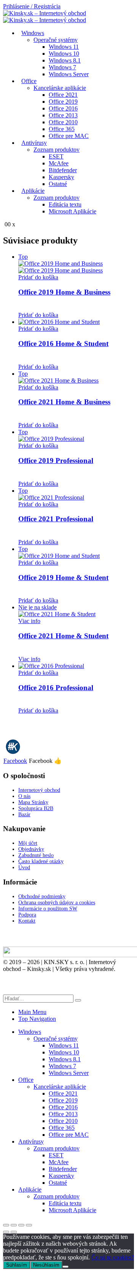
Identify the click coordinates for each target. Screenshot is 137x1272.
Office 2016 (63, 108)
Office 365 (62, 129)
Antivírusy (34, 142)
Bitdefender (63, 170)
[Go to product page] (76, 322)
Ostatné (58, 184)
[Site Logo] (44, 16)
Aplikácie (33, 190)
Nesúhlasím (46, 1265)
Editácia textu (65, 204)
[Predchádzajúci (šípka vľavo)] (6, 1232)
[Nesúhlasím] (65, 1267)
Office (29, 81)
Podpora (27, 915)
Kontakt (26, 921)
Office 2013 (63, 115)
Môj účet (27, 843)
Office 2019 (63, 101)
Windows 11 (64, 46)
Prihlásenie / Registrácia (32, 6)
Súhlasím (16, 1265)
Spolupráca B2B (35, 808)
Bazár (24, 814)
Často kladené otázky (41, 861)
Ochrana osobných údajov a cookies (56, 902)
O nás (24, 796)
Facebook (15, 761)
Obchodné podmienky (41, 896)
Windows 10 (64, 53)
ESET (56, 156)
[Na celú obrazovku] (14, 1225)
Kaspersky (61, 177)
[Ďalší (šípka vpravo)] (14, 1232)
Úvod (24, 867)
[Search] (78, 1000)
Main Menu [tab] (32, 1012)
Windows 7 (62, 67)
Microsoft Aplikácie (72, 211)
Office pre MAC (69, 136)
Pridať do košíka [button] (38, 277)
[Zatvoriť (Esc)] (29, 1225)
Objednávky (31, 849)
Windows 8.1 (65, 60)
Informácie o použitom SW (47, 909)
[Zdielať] (21, 1225)
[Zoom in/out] (6, 1225)
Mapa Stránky (33, 802)
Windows (32, 33)
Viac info (29, 621)
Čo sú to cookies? (112, 1257)
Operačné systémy (55, 40)
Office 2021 (63, 94)
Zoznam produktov (56, 149)
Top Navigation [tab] (37, 1019)
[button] (7, 991)
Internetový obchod (39, 790)
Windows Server (69, 74)
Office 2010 (63, 122)
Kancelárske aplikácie (59, 88)
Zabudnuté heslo (36, 855)
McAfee (58, 163)
